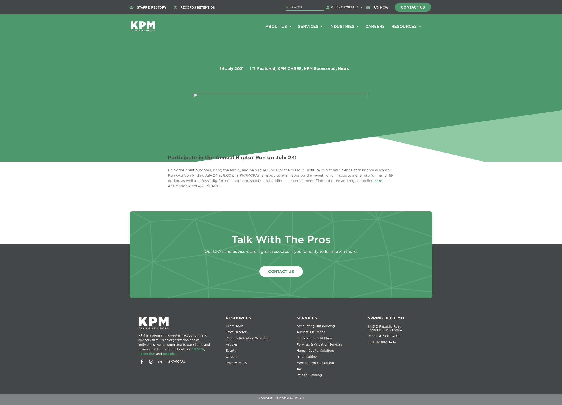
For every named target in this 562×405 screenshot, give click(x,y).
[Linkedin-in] (160, 361)
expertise (146, 354)
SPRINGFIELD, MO (386, 318)
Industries (342, 26)
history (197, 349)
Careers (375, 26)
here (378, 181)
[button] (347, 7)
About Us (276, 26)
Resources (404, 26)
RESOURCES (238, 318)
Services (308, 26)
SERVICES (307, 318)
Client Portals (344, 7)
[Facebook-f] (141, 361)
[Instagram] (151, 361)
